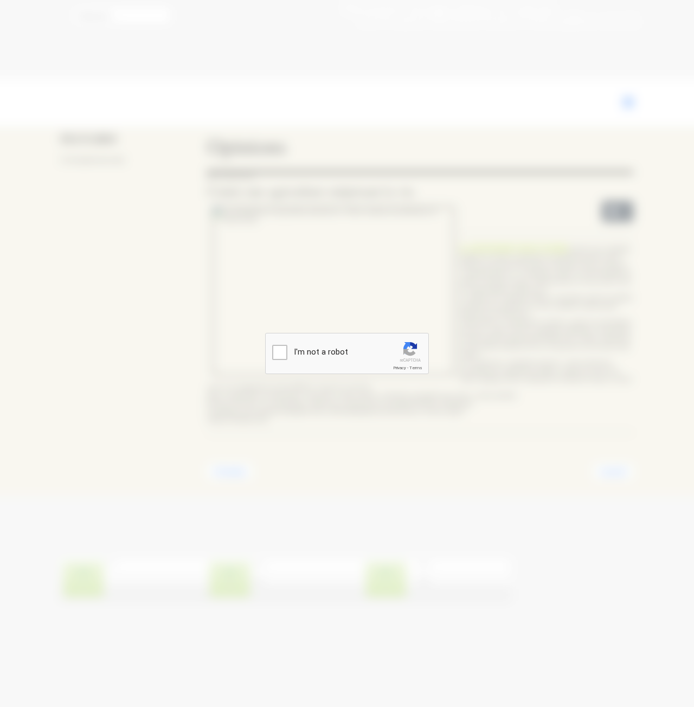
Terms (415, 367)
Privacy (399, 367)
